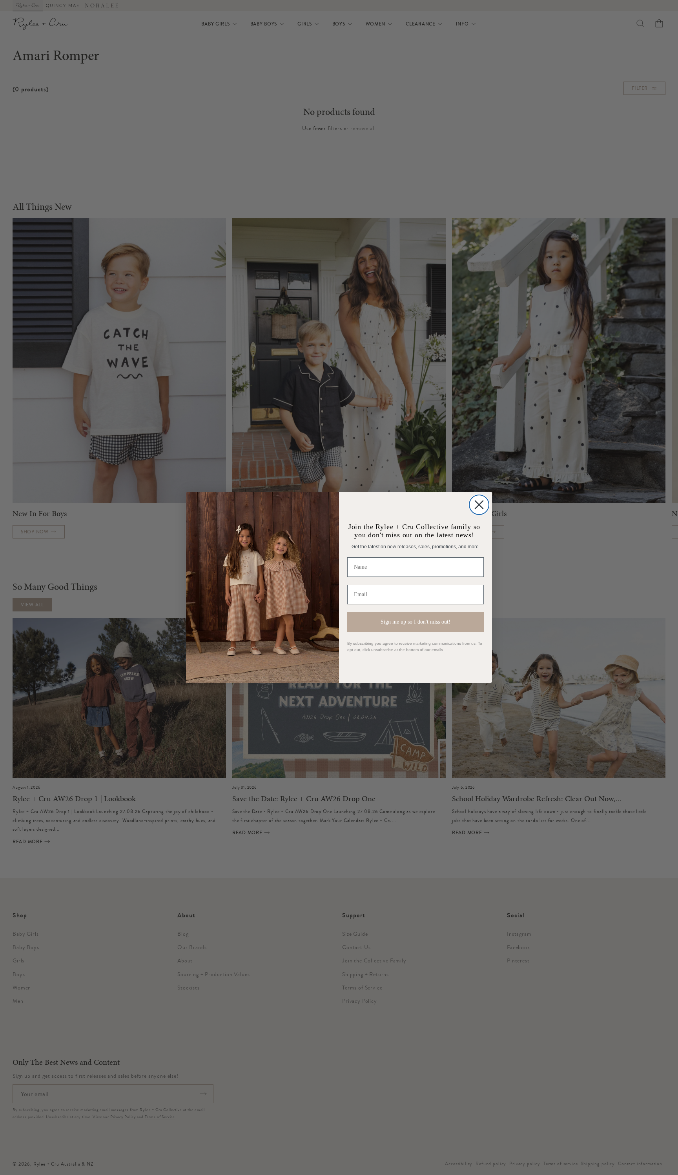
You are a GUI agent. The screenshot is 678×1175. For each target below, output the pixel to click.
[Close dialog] (479, 505)
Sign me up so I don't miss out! (415, 622)
